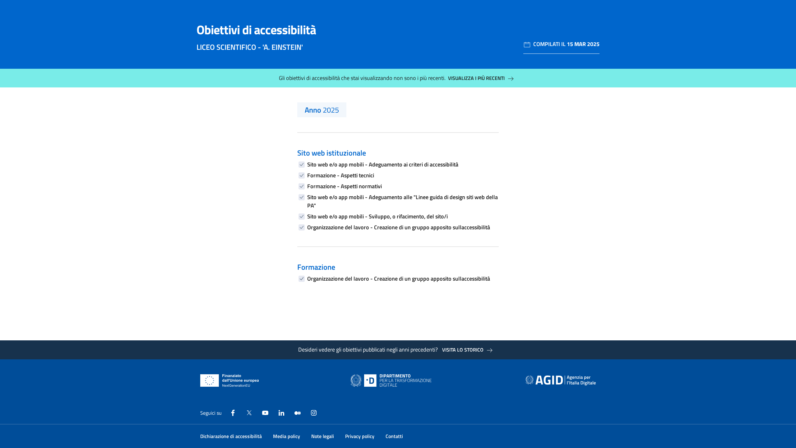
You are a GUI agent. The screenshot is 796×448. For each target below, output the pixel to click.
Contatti (394, 436)
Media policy (286, 436)
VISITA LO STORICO (463, 349)
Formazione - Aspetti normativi (344, 186)
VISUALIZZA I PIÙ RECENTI (476, 78)
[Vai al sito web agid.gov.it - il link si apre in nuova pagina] (560, 380)
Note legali (322, 436)
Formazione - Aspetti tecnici (340, 175)
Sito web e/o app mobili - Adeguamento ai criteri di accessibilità (382, 164)
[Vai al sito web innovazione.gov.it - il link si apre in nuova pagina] (392, 380)
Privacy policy (359, 436)
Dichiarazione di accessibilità (231, 436)
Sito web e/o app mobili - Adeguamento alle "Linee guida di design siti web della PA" (402, 201)
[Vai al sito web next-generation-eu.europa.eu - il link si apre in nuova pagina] (229, 380)
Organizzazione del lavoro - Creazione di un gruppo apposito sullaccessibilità (398, 227)
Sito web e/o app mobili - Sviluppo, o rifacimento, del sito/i (377, 216)
